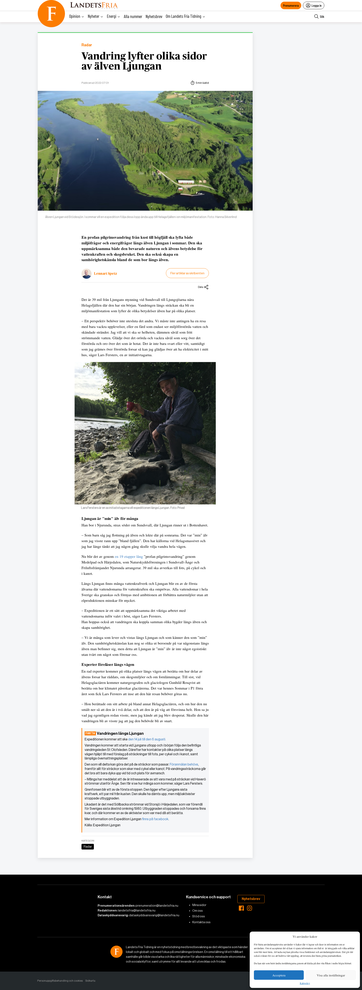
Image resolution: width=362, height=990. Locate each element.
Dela (200, 287)
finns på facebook (155, 819)
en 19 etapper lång (128, 556)
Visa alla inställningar (331, 975)
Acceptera (279, 975)
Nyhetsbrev (154, 16)
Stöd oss (198, 916)
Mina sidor (199, 905)
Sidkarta (90, 980)
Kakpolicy (305, 983)
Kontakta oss (201, 922)
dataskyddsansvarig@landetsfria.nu (154, 915)
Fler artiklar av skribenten (187, 273)
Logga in (317, 5)
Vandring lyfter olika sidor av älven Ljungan (144, 62)
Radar (86, 45)
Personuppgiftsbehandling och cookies (60, 980)
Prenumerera (291, 5)
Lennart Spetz (105, 273)
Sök (322, 16)
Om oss (197, 910)
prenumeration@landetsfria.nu (157, 905)
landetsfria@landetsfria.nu (136, 910)
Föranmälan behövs (184, 764)
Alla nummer (133, 16)
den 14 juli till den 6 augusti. (147, 739)
